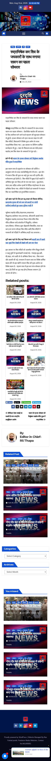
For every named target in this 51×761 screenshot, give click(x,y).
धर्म (23, 47)
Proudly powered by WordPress (15, 737)
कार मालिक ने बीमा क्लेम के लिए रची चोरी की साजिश (25, 470)
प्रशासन (24, 465)
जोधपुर (12, 47)
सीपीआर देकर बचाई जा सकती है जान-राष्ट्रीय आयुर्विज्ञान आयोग (14, 416)
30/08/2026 (13, 613)
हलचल (27, 47)
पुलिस (18, 465)
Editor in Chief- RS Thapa (28, 77)
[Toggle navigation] (23, 33)
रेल (25, 519)
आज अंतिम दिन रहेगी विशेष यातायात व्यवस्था (23, 497)
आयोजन (18, 47)
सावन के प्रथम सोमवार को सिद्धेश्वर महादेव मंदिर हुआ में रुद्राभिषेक (36, 416)
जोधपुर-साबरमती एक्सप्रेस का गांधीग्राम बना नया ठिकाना (25, 691)
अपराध (13, 465)
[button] (43, 33)
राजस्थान (30, 465)
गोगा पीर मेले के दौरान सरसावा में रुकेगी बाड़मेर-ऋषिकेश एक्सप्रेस (24, 523)
